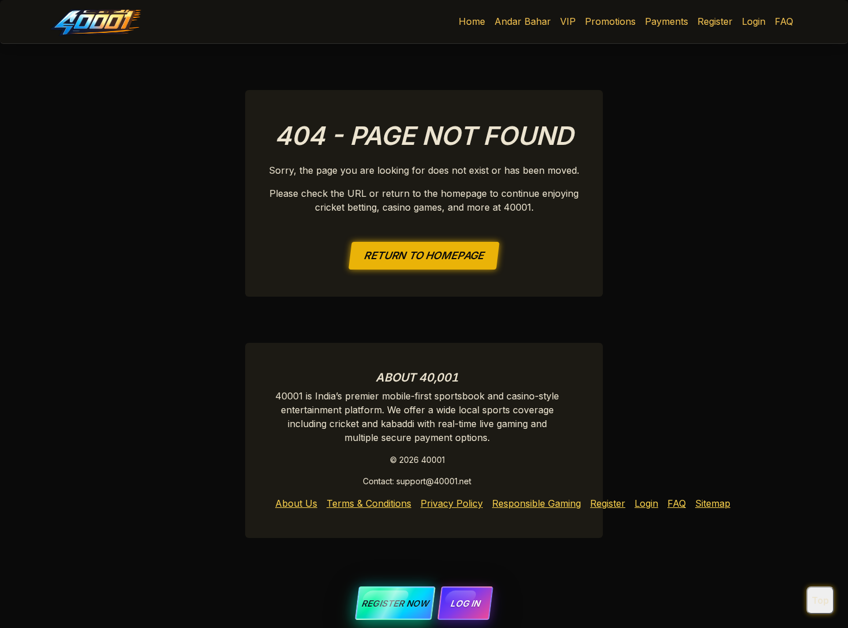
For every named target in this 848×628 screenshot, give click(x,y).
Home (472, 21)
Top (820, 600)
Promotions (610, 21)
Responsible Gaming (536, 503)
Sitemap (712, 503)
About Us (296, 503)
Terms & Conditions (369, 503)
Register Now (395, 603)
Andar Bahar (522, 21)
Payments (666, 21)
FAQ (784, 21)
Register (715, 21)
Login (754, 21)
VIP (568, 21)
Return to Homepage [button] (424, 255)
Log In (465, 603)
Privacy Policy (452, 503)
